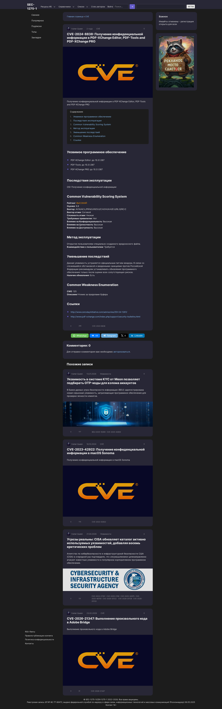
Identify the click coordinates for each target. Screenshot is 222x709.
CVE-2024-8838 (98, 326)
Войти (110, 7)
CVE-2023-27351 (98, 596)
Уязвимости (105, 374)
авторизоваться (121, 351)
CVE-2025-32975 (128, 596)
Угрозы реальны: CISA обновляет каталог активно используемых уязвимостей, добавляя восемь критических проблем (106, 543)
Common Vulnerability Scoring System (92, 124)
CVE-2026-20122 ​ (110, 599)
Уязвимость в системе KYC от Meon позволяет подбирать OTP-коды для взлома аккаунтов (103, 381)
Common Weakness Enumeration (89, 136)
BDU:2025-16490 (99, 432)
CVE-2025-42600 (114, 432)
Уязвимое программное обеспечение (92, 116)
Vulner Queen (77, 29)
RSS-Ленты (30, 632)
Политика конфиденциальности (39, 639)
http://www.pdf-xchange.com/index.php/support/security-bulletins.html (105, 316)
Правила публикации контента (39, 636)
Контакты (29, 643)
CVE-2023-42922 (99, 522)
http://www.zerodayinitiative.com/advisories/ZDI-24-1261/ (99, 312)
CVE (87, 16)
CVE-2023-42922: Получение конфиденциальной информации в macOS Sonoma (106, 451)
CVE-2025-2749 (113, 596)
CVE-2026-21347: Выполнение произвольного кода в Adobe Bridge (107, 620)
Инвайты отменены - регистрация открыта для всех (176, 22)
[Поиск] (132, 6)
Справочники (65, 7)
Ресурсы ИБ (46, 7)
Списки (81, 7)
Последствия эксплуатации (87, 120)
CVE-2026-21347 (98, 691)
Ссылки (77, 140)
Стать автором (98, 7)
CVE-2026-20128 (125, 599)
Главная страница (75, 16)
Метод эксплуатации (84, 128)
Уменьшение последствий (86, 132)
